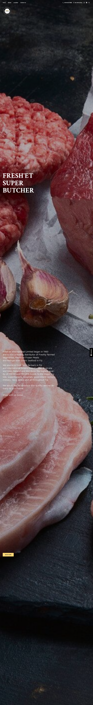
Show (91, 352)
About (9, 2)
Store (4, 2)
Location (15, 2)
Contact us (23, 2)
